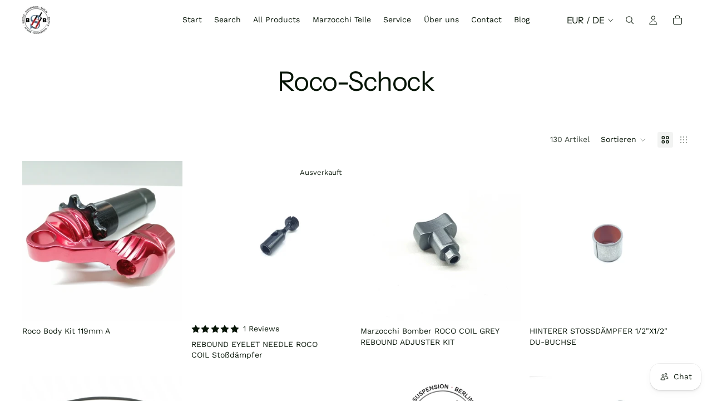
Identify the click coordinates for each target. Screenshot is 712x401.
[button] (623, 140)
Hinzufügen (174, 304)
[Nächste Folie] (165, 241)
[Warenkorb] (677, 20)
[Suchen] (629, 20)
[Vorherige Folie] (39, 241)
